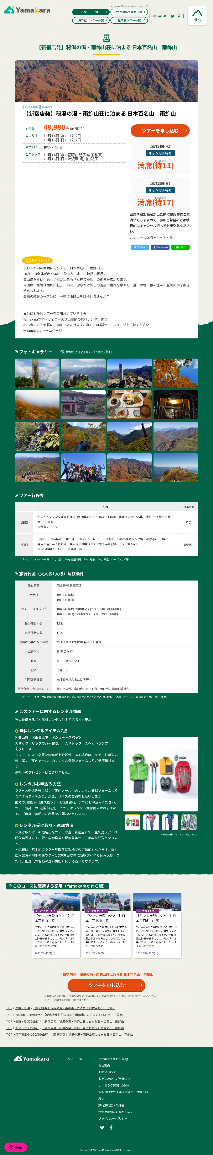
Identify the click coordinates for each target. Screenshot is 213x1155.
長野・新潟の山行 (27, 1021)
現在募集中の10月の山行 (31, 1034)
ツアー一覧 (91, 12)
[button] (197, 15)
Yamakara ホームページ (44, 330)
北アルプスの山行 (27, 1028)
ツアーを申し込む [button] (160, 130)
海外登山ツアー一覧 (91, 20)
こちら (85, 1000)
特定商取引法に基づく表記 (115, 1112)
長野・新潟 (22, 1008)
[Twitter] (172, 16)
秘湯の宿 (47, 107)
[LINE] (180, 247)
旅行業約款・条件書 (111, 1105)
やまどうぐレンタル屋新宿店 (56, 517)
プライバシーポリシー (113, 1118)
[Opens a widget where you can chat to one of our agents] (15, 1148)
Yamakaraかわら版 (129, 12)
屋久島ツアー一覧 (129, 20)
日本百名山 (31, 107)
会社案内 (104, 1065)
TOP (9, 1008)
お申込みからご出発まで (114, 1079)
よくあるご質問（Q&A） (114, 1085)
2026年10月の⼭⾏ (27, 1015)
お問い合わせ (158, 16)
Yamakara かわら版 (111, 1059)
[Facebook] (179, 16)
